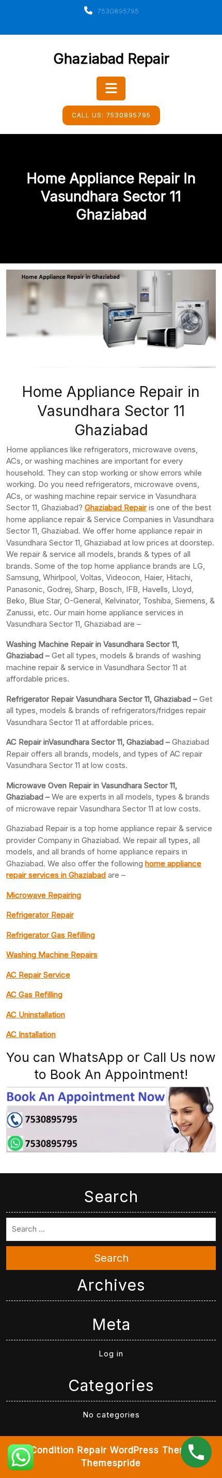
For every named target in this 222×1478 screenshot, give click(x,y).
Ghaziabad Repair (111, 58)
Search (111, 1258)
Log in (111, 1353)
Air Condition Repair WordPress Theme (104, 1450)
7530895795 (117, 11)
